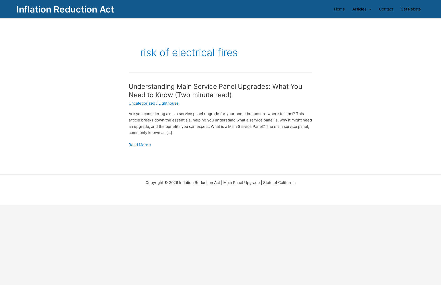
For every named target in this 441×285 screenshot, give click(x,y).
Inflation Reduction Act (65, 9)
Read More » (140, 145)
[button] (368, 9)
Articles (359, 9)
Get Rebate (411, 9)
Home (339, 9)
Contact (386, 9)
